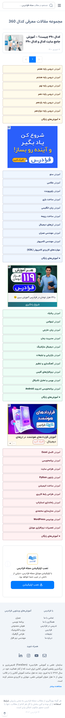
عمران (18, 618)
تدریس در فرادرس (48, 626)
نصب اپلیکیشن (31, 585)
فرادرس (48, 630)
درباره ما (48, 638)
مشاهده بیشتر (56, 686)
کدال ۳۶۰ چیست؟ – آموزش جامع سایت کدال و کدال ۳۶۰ (43, 39)
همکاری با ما (48, 622)
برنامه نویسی (18, 622)
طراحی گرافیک (18, 634)
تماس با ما (49, 618)
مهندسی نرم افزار (18, 638)
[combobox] (26, 5)
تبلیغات (48, 634)
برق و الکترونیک (18, 630)
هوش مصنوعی (18, 626)
